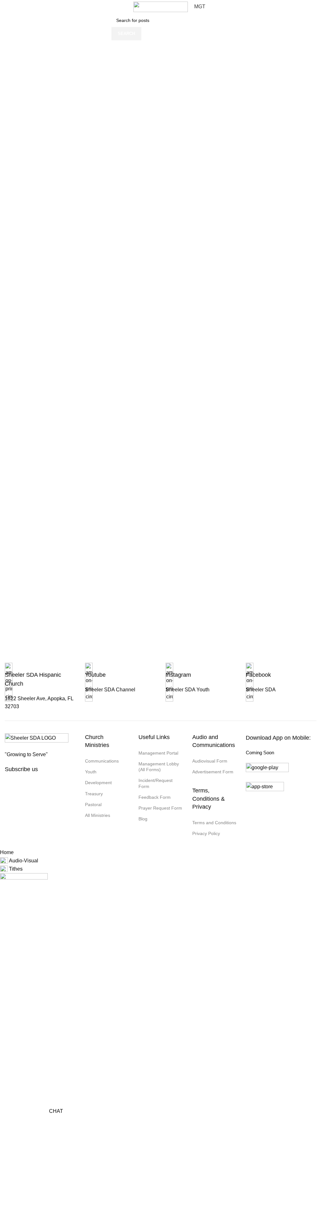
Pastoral (93, 804)
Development (98, 782)
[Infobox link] (40, 691)
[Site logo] (160, 6)
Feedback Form (154, 797)
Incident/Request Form (155, 783)
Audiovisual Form (209, 761)
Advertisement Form (212, 771)
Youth (90, 771)
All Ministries (97, 815)
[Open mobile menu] (3, 7)
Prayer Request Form (160, 808)
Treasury (94, 793)
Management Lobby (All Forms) (158, 766)
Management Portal (158, 753)
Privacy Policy (206, 833)
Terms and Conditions (214, 822)
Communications (102, 761)
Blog (142, 818)
